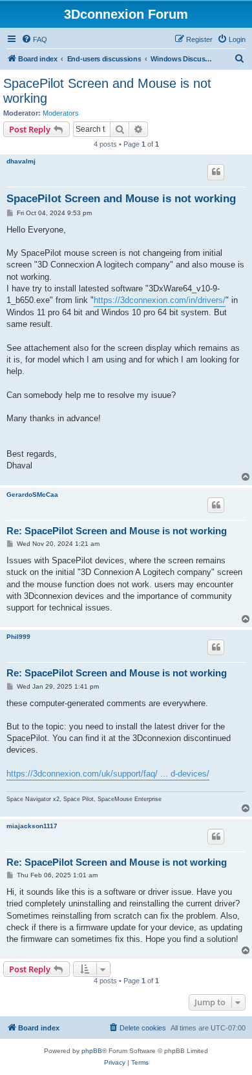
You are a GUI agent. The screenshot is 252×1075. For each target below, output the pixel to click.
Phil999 (18, 636)
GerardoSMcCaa (32, 494)
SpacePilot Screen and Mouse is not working (107, 90)
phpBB (91, 1050)
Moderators (61, 113)
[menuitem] (34, 39)
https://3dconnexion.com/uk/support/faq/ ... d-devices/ (107, 773)
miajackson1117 (32, 826)
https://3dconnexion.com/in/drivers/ (160, 300)
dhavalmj (21, 161)
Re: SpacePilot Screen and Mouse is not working (116, 530)
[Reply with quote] (215, 172)
